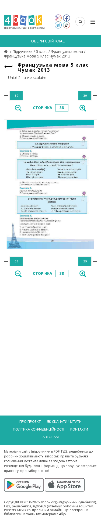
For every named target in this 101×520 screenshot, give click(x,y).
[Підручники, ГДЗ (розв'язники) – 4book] (6, 51)
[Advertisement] (50, 336)
